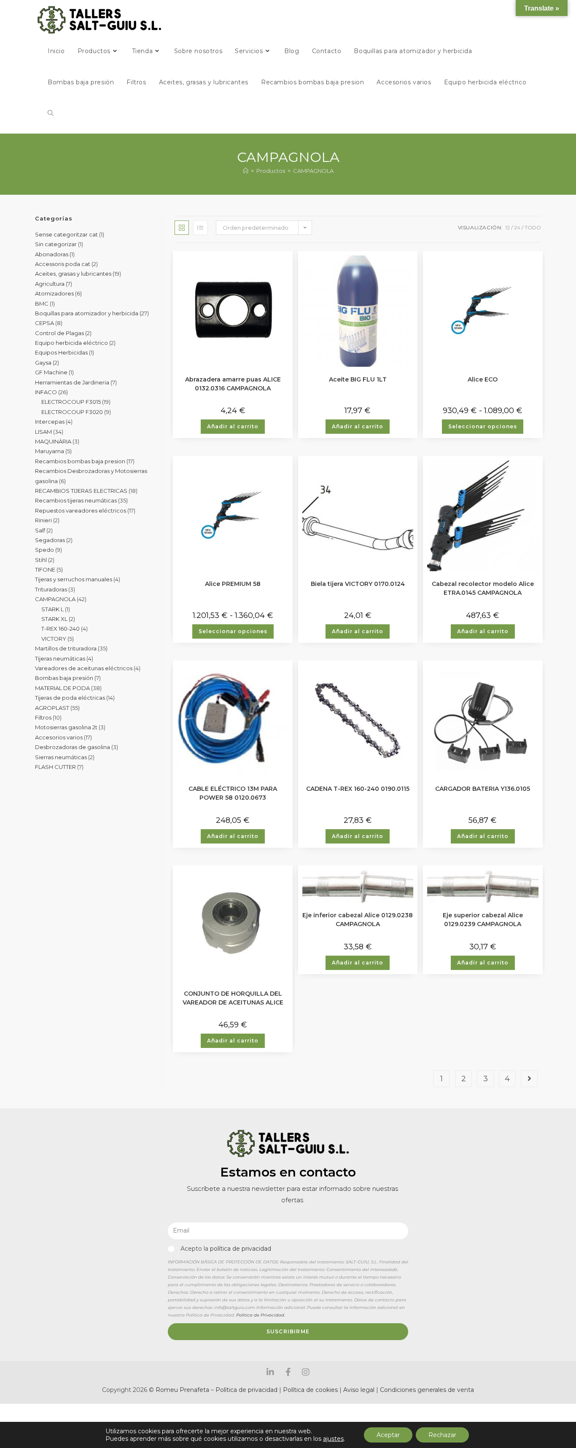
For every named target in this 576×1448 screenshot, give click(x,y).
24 (517, 227)
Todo (533, 227)
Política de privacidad (246, 1390)
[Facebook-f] (288, 1372)
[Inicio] (245, 170)
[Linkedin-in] (270, 1372)
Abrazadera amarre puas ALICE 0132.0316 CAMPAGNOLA (233, 383)
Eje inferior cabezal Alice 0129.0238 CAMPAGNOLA (357, 919)
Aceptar (388, 1435)
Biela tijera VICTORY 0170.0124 (358, 584)
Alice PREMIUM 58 (233, 584)
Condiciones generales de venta (427, 1390)
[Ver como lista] (200, 227)
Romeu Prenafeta (182, 1390)
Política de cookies (310, 1390)
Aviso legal (359, 1390)
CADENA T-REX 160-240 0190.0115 (357, 789)
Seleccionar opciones (482, 426)
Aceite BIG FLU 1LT (358, 379)
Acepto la (225, 1248)
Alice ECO (483, 379)
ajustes (333, 1439)
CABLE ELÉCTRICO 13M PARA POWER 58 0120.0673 (232, 792)
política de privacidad (240, 1248)
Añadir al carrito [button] (232, 426)
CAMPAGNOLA (313, 170)
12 (507, 227)
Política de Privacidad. (260, 1315)
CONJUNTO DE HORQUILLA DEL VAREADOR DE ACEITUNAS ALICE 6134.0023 (233, 997)
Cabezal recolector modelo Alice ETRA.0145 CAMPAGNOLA (483, 587)
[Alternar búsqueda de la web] (50, 113)
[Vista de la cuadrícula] (182, 227)
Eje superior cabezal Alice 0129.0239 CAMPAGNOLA (483, 919)
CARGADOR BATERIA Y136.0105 (482, 789)
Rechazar (442, 1435)
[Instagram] (305, 1372)
